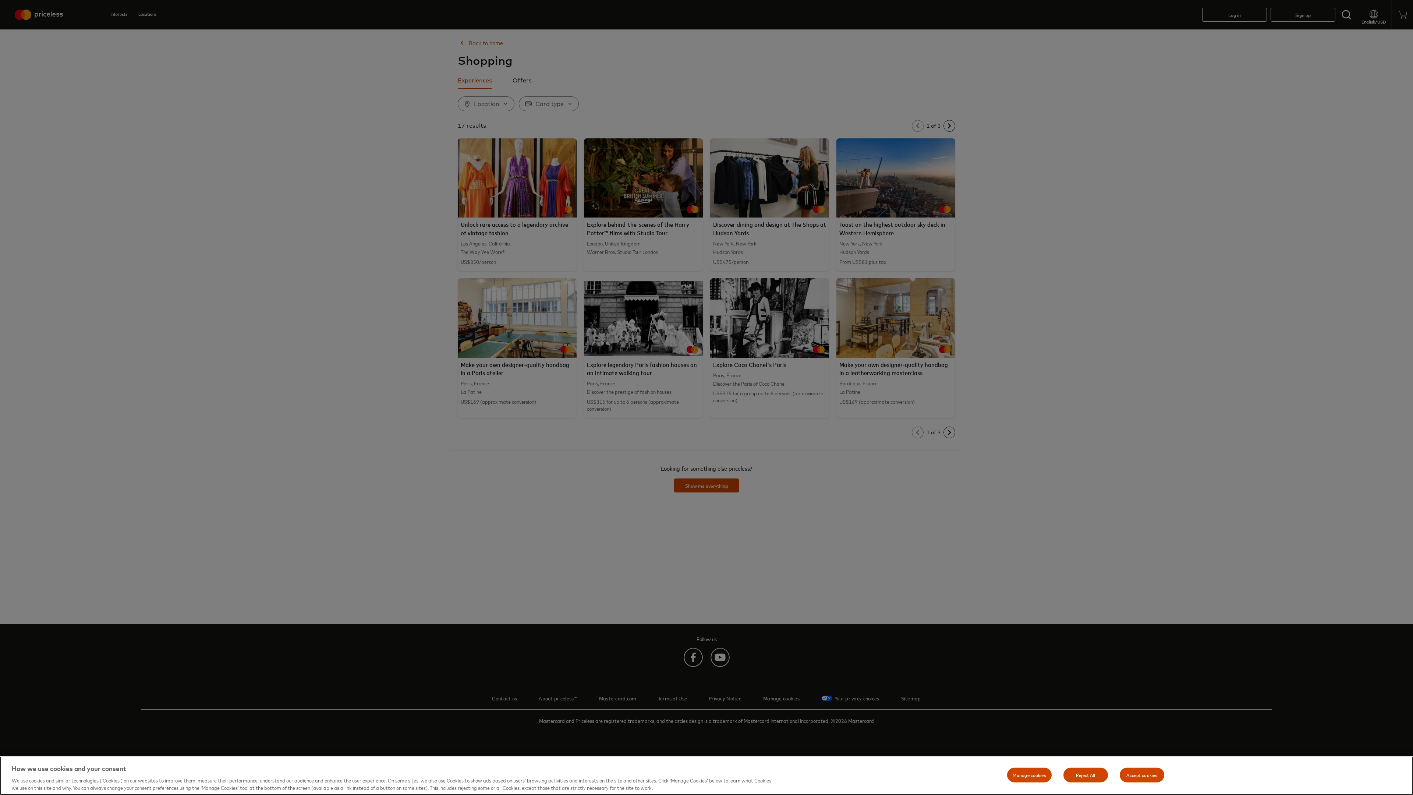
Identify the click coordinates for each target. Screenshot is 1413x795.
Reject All (1085, 774)
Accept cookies (1141, 774)
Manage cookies (1029, 774)
